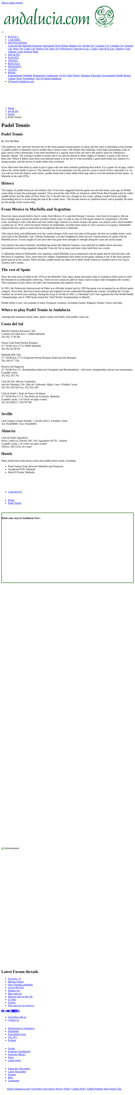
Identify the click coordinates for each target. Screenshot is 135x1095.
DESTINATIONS (17, 42)
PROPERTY (15, 66)
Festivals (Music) (17, 1054)
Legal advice (48, 1088)
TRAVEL (13, 60)
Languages (13, 1080)
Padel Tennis (14, 503)
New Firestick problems (20, 984)
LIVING (12, 69)
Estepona (37, 45)
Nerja (58, 45)
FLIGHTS (13, 57)
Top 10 (39, 78)
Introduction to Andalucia (21, 1028)
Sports (11, 114)
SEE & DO (14, 54)
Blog (10, 1077)
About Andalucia (52, 78)
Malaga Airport (16, 981)
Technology (29, 78)
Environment (109, 75)
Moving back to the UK (20, 996)
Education (96, 75)
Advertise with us (17, 1017)
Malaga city (14, 990)
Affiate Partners (95, 1088)
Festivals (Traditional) (19, 1051)
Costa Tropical (24, 51)
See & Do (13, 111)
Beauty (127, 75)
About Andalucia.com (18, 1088)
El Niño (12, 999)
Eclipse (11, 1002)
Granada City (102, 45)
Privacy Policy (63, 1088)
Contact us (13, 1020)
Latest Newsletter (17, 1071)
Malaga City (75, 45)
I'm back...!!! (14, 978)
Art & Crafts (65, 75)
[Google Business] (18, 1011)
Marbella (27, 45)
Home (11, 108)
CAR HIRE (14, 39)
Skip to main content (12, 2)
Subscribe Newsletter (19, 1068)
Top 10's (12, 1037)
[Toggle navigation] (2, 32)
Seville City (88, 45)
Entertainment (15, 75)
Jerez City (18, 48)
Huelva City (42, 48)
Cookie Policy (78, 1088)
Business (85, 75)
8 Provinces (66, 48)
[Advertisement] (67, 96)
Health (119, 75)
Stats (106, 1088)
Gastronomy (52, 75)
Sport (19, 78)
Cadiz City (29, 48)
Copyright (35, 1088)
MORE (12, 72)
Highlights (13, 1031)
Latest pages (14, 1060)
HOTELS (13, 36)
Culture (12, 78)
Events (11, 1048)
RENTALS (14, 63)
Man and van (15, 993)
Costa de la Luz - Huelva (111, 48)
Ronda (64, 45)
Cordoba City (117, 45)
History (76, 75)
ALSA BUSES (16, 987)
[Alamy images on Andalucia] (13, 1011)
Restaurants (39, 75)
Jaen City (54, 48)
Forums (12, 1074)
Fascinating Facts (17, 1034)
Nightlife (27, 75)
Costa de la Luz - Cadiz (84, 48)
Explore (12, 1040)
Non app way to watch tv (21, 1005)
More (35, 51)
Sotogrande (48, 45)
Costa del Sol (15, 45)
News (11, 1057)
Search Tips (115, 1088)
